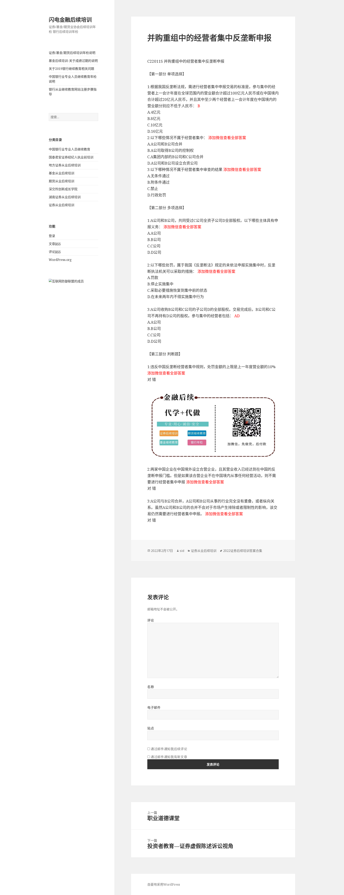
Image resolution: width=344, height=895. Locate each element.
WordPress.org (60, 260)
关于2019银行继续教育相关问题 (71, 68)
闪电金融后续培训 (70, 19)
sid (182, 551)
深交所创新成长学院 (63, 189)
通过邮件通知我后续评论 (169, 749)
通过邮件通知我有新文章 (169, 757)
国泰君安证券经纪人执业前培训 (71, 157)
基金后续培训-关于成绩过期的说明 (73, 61)
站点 (150, 728)
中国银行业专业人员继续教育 (69, 149)
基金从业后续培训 (61, 173)
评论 (55, 252)
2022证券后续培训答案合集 (242, 551)
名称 (150, 687)
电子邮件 (154, 707)
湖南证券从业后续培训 (65, 197)
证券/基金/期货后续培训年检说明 (72, 53)
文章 (55, 244)
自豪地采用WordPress (163, 884)
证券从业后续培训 (61, 205)
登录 (52, 236)
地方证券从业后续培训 (65, 165)
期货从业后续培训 (61, 181)
